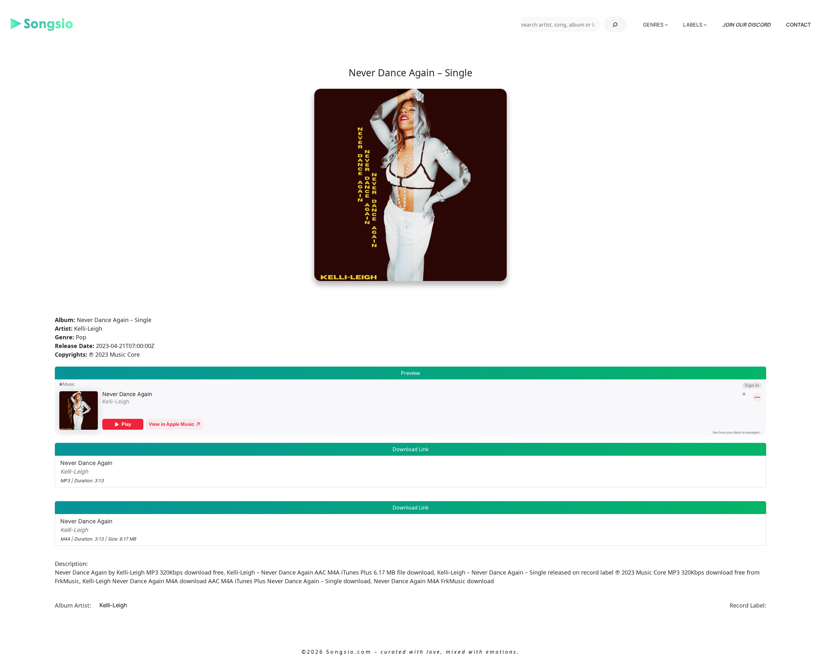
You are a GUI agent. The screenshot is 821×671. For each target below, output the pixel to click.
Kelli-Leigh (113, 605)
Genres (653, 24)
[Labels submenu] (705, 24)
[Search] (615, 24)
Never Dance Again (86, 471)
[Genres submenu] (666, 24)
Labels (692, 24)
